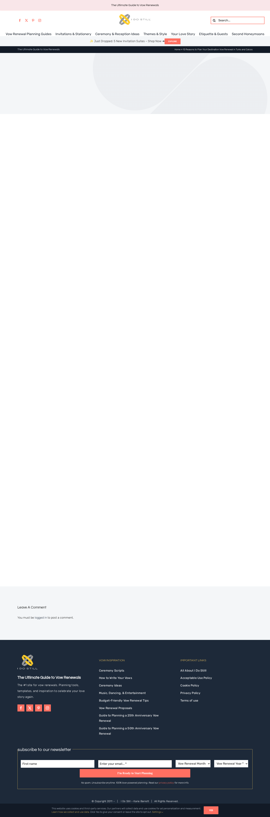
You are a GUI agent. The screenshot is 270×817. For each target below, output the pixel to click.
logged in (41, 617)
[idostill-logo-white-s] (27, 656)
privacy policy (166, 782)
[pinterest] (33, 20)
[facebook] (19, 20)
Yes (211, 810)
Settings (157, 812)
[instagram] (39, 20)
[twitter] (26, 20)
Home (177, 49)
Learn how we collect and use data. (71, 812)
